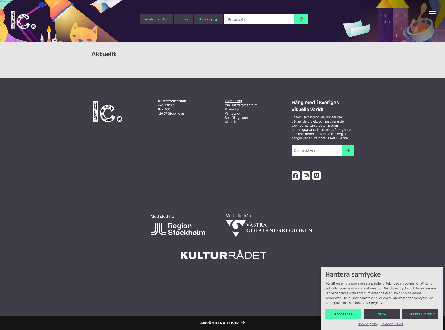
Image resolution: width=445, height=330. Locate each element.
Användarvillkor (392, 324)
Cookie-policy (368, 324)
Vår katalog (233, 113)
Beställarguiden (236, 118)
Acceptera (343, 314)
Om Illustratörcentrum (241, 105)
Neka (382, 314)
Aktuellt (230, 122)
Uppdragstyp (208, 19)
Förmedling (233, 101)
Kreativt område (156, 19)
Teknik (183, 19)
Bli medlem (233, 109)
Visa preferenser (420, 314)
